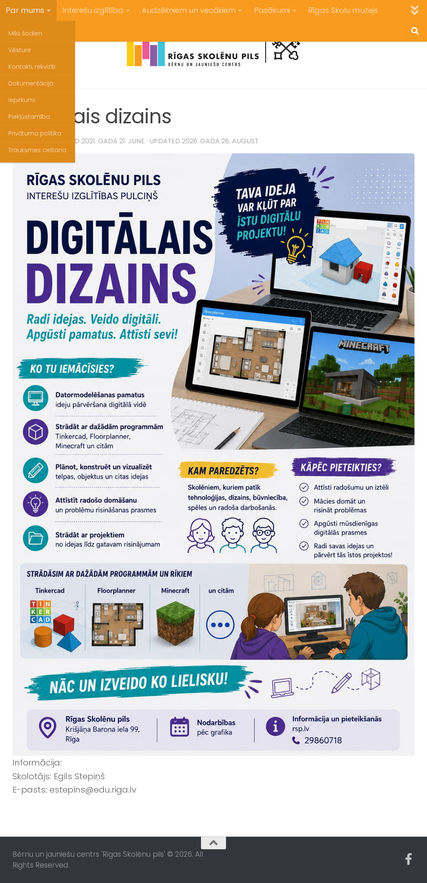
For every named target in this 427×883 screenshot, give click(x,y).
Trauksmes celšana (37, 150)
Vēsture (19, 50)
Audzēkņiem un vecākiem (189, 10)
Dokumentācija (30, 83)
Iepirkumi (21, 100)
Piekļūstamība (29, 117)
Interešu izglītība (93, 10)
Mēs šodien (25, 33)
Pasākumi (272, 10)
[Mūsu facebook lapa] (408, 859)
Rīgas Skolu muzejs (343, 10)
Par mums (25, 10)
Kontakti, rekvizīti (31, 67)
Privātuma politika (34, 133)
